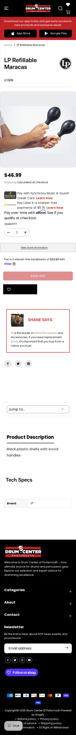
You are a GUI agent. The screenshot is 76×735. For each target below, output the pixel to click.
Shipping (10, 182)
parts (14, 341)
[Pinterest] (28, 363)
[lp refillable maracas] (38, 129)
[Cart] (68, 12)
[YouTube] (29, 660)
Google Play (58, 33)
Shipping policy (51, 723)
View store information (34, 247)
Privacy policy (49, 719)
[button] (6, 8)
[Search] (60, 8)
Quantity (10, 224)
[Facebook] (7, 363)
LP (12, 333)
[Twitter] (18, 363)
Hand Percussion (45, 333)
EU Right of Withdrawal (54, 727)
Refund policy (27, 719)
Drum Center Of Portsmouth (43, 710)
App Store (23, 33)
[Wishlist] (68, 4)
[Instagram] (22, 660)
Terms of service (25, 723)
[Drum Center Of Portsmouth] (38, 8)
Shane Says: (40, 319)
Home (8, 45)
